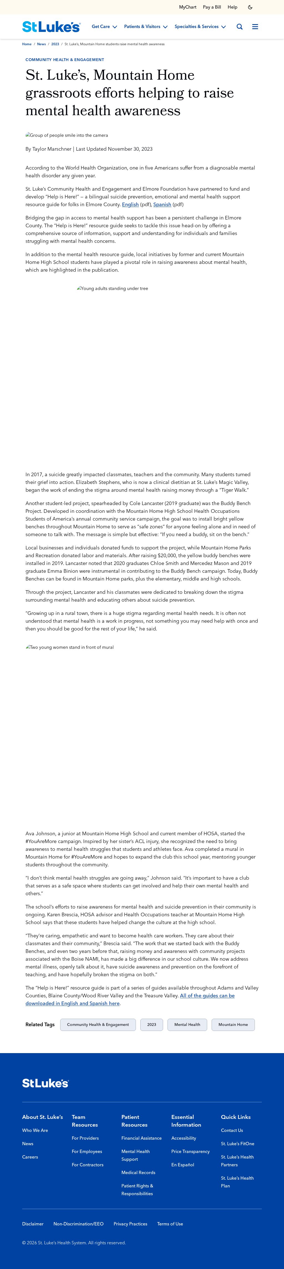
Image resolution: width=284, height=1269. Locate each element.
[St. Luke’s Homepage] (45, 1083)
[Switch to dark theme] (250, 7)
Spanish (162, 204)
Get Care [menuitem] (101, 27)
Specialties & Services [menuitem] (197, 27)
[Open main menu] (255, 26)
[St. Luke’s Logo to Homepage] (51, 26)
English (130, 204)
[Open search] (239, 26)
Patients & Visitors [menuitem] (142, 27)
